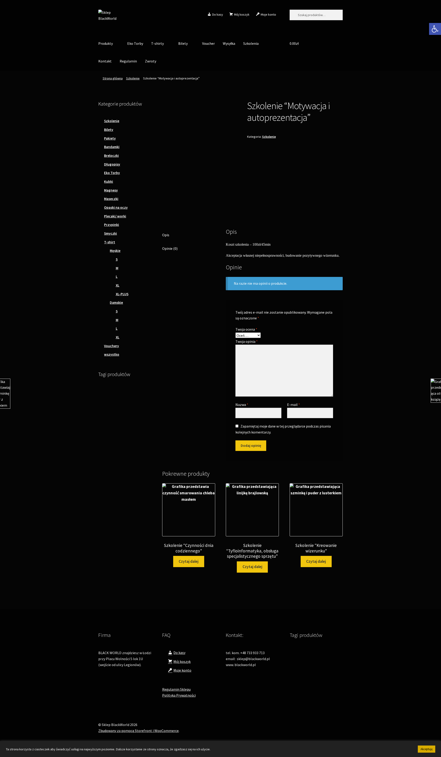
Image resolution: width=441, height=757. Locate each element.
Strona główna (113, 78)
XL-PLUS (122, 294)
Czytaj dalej (188, 561)
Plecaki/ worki (115, 216)
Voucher (208, 43)
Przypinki (111, 224)
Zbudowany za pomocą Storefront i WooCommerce (138, 730)
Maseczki (111, 199)
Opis (165, 235)
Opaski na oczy (116, 207)
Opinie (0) (170, 248)
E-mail (293, 404)
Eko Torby (135, 43)
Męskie (115, 250)
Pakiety (110, 138)
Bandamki (111, 147)
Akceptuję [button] (427, 749)
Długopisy (112, 164)
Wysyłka (229, 43)
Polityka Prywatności (179, 695)
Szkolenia (251, 43)
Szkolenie (133, 78)
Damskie (116, 302)
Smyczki (110, 233)
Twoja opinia (246, 341)
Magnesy (111, 190)
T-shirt (109, 242)
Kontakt (105, 61)
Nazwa (241, 404)
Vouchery (111, 346)
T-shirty (157, 43)
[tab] (188, 235)
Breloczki (111, 155)
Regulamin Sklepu (176, 689)
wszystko (111, 354)
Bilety (183, 43)
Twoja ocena (246, 329)
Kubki (108, 181)
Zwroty (150, 61)
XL (117, 285)
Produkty (105, 43)
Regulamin (128, 61)
